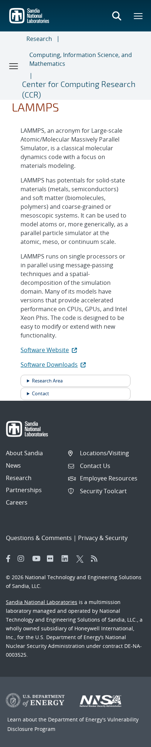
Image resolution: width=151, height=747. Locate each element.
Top (129, 739)
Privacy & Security (103, 538)
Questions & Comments (39, 538)
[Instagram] (23, 558)
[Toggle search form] (116, 16)
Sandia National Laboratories (41, 602)
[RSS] (96, 558)
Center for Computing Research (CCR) (79, 89)
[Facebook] (8, 558)
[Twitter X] (81, 558)
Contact (40, 393)
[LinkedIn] (67, 558)
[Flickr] (52, 558)
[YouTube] (37, 558)
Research (39, 39)
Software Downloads (49, 365)
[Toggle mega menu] (138, 16)
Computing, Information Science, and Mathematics (80, 59)
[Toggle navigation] (14, 66)
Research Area (47, 380)
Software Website (45, 350)
